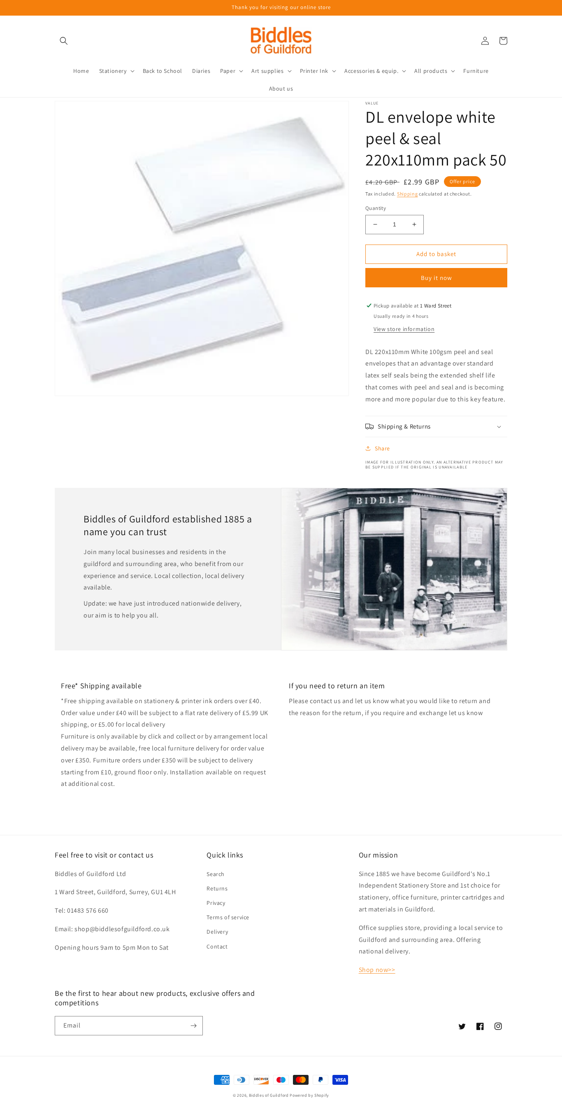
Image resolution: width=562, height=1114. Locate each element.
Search (216, 874)
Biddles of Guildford (269, 1095)
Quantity (375, 208)
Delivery (217, 931)
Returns (217, 888)
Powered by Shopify (309, 1095)
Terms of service (228, 917)
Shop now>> (377, 969)
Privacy (216, 903)
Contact (217, 946)
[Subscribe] (193, 1025)
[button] (64, 41)
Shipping (407, 194)
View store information (404, 329)
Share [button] (382, 448)
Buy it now (436, 278)
